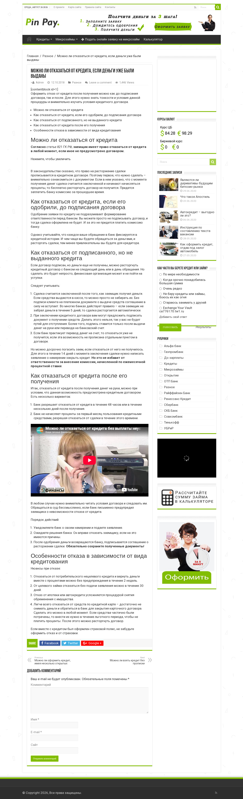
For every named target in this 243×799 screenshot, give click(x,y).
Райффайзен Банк (177, 393)
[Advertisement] (187, 84)
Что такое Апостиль (195, 197)
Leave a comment (100, 82)
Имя (35, 719)
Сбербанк (171, 405)
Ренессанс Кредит (177, 399)
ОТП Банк (171, 381)
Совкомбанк (173, 416)
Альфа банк (172, 346)
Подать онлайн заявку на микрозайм (112, 39)
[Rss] (195, 7)
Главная (29, 39)
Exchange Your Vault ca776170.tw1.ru (175, 309)
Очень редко (172, 288)
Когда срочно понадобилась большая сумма (182, 281)
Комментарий (41, 685)
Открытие (171, 375)
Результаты (203, 327)
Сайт (34, 745)
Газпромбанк (173, 352)
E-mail (36, 732)
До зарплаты (174, 358)
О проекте (59, 7)
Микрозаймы (65, 39)
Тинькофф (171, 422)
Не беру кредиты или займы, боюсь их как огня (182, 295)
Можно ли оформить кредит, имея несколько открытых (53, 660)
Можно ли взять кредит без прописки (127, 660)
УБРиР (169, 428)
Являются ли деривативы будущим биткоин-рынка (196, 183)
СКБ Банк (171, 410)
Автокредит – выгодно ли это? (197, 213)
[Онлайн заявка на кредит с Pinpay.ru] (43, 20)
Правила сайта (93, 7)
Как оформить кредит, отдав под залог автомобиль (196, 247)
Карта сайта (74, 7)
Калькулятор (153, 39)
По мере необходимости (180, 274)
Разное (48, 56)
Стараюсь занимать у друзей (184, 302)
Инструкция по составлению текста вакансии (195, 230)
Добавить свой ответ (173, 317)
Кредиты (43, 39)
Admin (40, 82)
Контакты (110, 7)
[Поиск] (218, 7)
